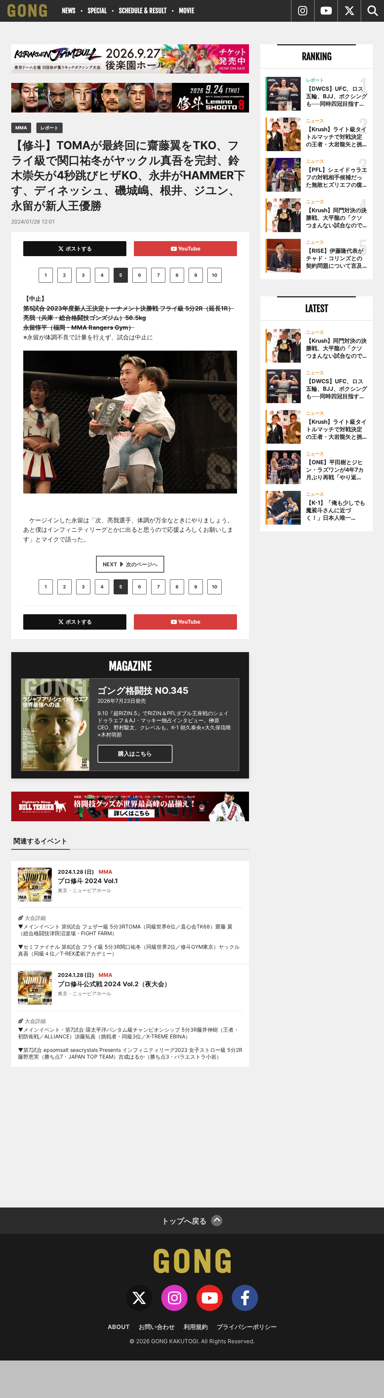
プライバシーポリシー (247, 1326)
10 (214, 275)
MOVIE (186, 11)
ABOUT (119, 1326)
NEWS (68, 11)
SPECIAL (97, 11)
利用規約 (196, 1326)
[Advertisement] (130, 1132)
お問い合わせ (157, 1326)
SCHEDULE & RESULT (142, 11)
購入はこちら (135, 753)
